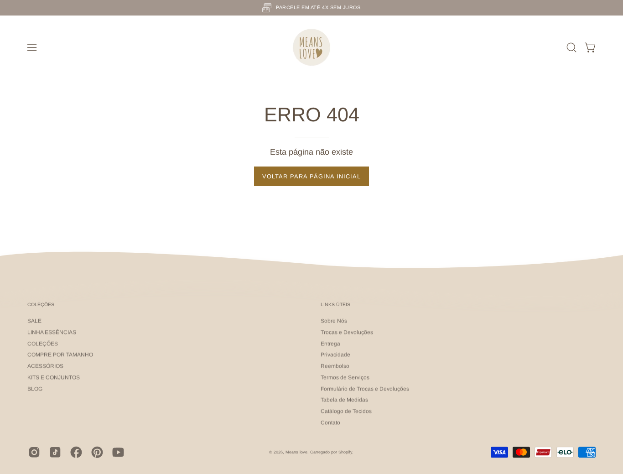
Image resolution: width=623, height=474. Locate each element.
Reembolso (335, 366)
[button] (571, 47)
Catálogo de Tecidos (346, 411)
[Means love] (311, 47)
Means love (296, 452)
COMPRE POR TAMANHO (60, 355)
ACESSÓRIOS (45, 366)
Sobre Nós (334, 321)
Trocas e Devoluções (347, 332)
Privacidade (335, 355)
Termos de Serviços (345, 377)
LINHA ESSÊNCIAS (51, 332)
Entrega (330, 343)
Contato (330, 422)
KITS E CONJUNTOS (53, 377)
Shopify (345, 452)
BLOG (34, 388)
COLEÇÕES (40, 304)
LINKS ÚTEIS (335, 304)
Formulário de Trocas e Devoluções (365, 388)
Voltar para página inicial (311, 176)
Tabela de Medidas (344, 400)
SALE (34, 321)
